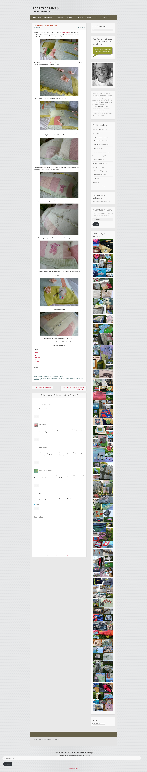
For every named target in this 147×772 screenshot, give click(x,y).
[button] (96, 241)
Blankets (37, 376)
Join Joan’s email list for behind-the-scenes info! (46, 739)
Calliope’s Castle (65, 32)
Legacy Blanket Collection (101, 152)
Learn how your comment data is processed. (64, 556)
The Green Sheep (45, 8)
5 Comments (82, 27)
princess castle (80, 378)
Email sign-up (104, 17)
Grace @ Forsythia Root (45, 470)
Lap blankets (97, 148)
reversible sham (37, 379)
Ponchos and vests (99, 174)
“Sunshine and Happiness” (42, 387)
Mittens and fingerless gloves (102, 171)
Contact (96, 17)
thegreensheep (43, 424)
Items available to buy (98, 156)
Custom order (48, 17)
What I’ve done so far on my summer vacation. (74, 388)
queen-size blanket (49, 62)
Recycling (94, 182)
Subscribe (8, 764)
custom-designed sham (48, 378)
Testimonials (70, 17)
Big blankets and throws (100, 137)
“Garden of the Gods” (103, 106)
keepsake (73, 378)
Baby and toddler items (98, 129)
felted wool (57, 378)
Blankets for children (45, 376)
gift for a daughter (66, 378)
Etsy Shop (88, 17)
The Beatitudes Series (98, 186)
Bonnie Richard (43, 403)
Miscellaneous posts (97, 159)
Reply (36, 416)
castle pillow (38, 378)
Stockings (96, 178)
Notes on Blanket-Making (99, 163)
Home (34, 17)
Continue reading (73, 768)
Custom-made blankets (57, 376)
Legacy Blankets (59, 17)
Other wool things (97, 167)
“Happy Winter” (105, 102)
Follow (96, 224)
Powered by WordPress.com (38, 743)
